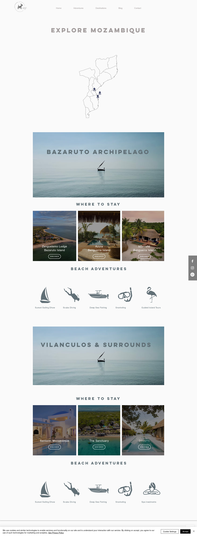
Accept (185, 531)
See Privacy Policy (56, 532)
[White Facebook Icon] (192, 261)
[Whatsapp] (192, 275)
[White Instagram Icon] (192, 268)
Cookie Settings (169, 531)
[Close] (193, 531)
